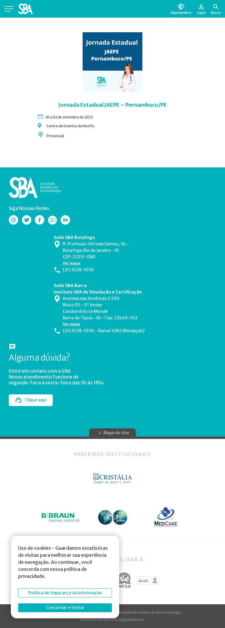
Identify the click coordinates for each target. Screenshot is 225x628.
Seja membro (181, 12)
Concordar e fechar (65, 607)
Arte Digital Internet (127, 619)
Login (201, 12)
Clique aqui (36, 400)
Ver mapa (71, 263)
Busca (216, 12)
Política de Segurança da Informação (65, 592)
